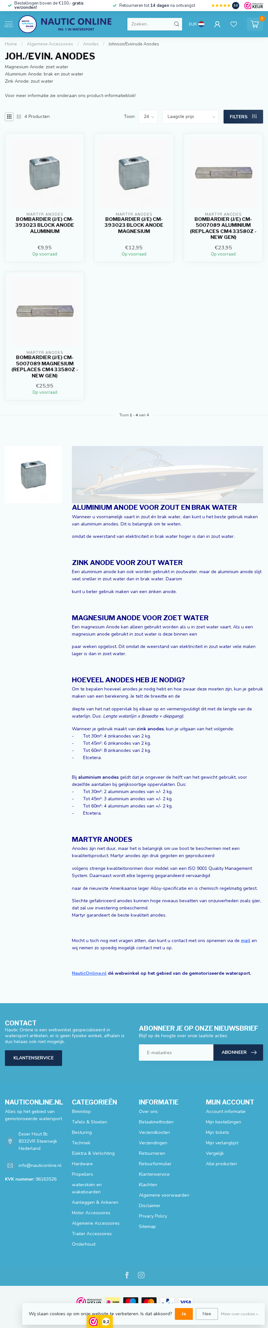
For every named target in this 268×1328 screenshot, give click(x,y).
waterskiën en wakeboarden (87, 1188)
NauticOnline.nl (89, 973)
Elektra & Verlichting (93, 1153)
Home (11, 44)
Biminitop (81, 1111)
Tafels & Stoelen (89, 1122)
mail (245, 941)
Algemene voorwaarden (164, 1195)
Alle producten (221, 1164)
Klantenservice (33, 1058)
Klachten (148, 1185)
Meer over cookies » (239, 1314)
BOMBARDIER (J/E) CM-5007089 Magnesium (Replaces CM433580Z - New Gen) (44, 366)
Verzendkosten (154, 1132)
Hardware (82, 1164)
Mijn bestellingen (223, 1122)
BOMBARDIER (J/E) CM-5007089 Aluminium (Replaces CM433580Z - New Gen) (223, 228)
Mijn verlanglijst (222, 1143)
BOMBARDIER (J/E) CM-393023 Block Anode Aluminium (44, 225)
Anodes (91, 44)
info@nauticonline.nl (40, 1165)
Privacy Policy (153, 1216)
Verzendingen (153, 1143)
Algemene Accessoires (50, 44)
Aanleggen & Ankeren (95, 1202)
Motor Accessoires (91, 1213)
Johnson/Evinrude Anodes (134, 44)
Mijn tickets (217, 1132)
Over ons (148, 1111)
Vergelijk (215, 1153)
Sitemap (147, 1226)
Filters (239, 117)
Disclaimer (149, 1206)
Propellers (82, 1174)
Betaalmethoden (156, 1122)
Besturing (82, 1132)
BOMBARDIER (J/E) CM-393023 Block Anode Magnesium (133, 225)
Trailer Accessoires (92, 1234)
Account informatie (225, 1111)
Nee (207, 1314)
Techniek (81, 1143)
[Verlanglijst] (233, 24)
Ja (184, 1314)
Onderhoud (83, 1244)
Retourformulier (155, 1164)
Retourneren (152, 1153)
